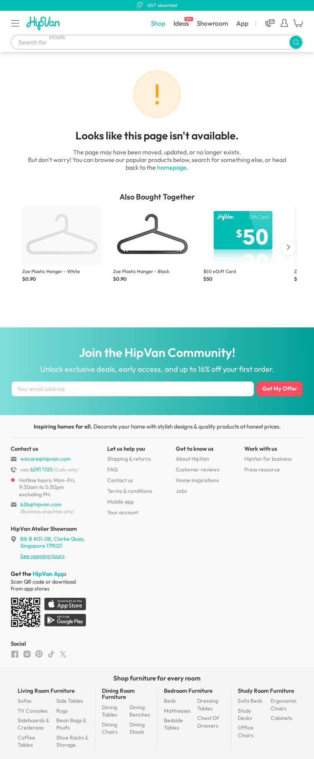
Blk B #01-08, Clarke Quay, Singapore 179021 (52, 542)
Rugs (62, 710)
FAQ (112, 469)
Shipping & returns (129, 458)
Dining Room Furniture (118, 693)
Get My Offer (279, 388)
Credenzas (33, 724)
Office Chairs (245, 731)
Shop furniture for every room (157, 678)
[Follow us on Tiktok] (51, 653)
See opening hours (42, 556)
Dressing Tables (207, 704)
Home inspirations (197, 480)
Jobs (181, 490)
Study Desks (245, 714)
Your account (122, 512)
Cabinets (281, 718)
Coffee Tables (26, 741)
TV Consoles (32, 710)
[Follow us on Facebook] (15, 653)
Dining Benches (139, 711)
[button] (15, 23)
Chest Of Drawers (208, 722)
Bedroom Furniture (188, 690)
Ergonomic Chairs (284, 704)
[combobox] (157, 42)
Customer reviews (197, 469)
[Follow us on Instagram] (27, 653)
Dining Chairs (110, 728)
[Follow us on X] (63, 653)
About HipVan (192, 458)
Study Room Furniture (266, 690)
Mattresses (177, 710)
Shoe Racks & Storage (72, 741)
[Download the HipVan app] (49, 614)
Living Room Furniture (46, 690)
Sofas (24, 700)
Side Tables (69, 700)
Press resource (262, 469)
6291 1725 (36, 469)
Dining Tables (109, 711)
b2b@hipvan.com (41, 504)
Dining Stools (137, 728)
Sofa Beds (250, 700)
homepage (171, 167)
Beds (170, 700)
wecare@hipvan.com (45, 458)
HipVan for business (268, 458)
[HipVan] (43, 23)
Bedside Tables (173, 724)
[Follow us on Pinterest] (39, 653)
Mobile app (120, 501)
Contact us (120, 480)
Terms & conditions (129, 490)
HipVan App (49, 573)
